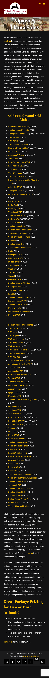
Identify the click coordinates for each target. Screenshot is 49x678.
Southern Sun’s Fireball (17, 492)
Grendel (11, 276)
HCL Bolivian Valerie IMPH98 (20, 194)
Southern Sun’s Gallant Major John (22, 399)
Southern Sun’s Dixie (16, 244)
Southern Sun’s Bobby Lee (19, 237)
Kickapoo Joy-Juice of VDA (19, 375)
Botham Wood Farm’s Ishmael (20, 325)
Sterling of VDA (14, 410)
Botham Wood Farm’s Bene (19, 230)
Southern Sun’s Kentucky (18, 297)
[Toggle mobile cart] (39, 3)
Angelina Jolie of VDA (17, 215)
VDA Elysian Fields (16, 176)
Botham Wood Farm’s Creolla (20, 499)
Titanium (12, 428)
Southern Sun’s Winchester (19, 488)
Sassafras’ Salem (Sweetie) (19, 474)
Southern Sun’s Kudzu (17, 304)
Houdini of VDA (14, 279)
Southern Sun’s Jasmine (18, 127)
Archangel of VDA (15, 371)
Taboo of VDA (14, 378)
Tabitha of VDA (14, 169)
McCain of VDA (14, 407)
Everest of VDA (14, 262)
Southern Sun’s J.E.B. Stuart (20, 283)
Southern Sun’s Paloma (18, 446)
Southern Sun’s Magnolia (18, 130)
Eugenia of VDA (15, 152)
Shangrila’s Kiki (14, 287)
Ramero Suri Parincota (17, 453)
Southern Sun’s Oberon (17, 442)
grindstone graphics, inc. (31, 656)
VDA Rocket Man (15, 328)
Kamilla (11, 294)
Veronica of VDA (15, 212)
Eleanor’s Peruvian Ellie (18, 148)
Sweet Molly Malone (16, 439)
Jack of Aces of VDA (17, 414)
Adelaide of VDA (15, 187)
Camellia (12, 240)
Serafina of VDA (15, 495)
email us (7, 41)
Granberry (12, 269)
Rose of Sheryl (14, 471)
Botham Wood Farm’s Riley (19, 456)
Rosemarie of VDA (16, 166)
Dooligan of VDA (15, 255)
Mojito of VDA (14, 315)
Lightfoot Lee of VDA (17, 301)
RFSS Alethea (14, 223)
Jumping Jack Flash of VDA (20, 364)
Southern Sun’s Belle (16, 226)
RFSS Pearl (13, 205)
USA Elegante (14, 208)
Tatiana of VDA (14, 485)
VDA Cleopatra (14, 137)
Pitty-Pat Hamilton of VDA (19, 162)
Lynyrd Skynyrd (14, 392)
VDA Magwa (13, 335)
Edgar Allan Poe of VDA (18, 385)
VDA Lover (12, 332)
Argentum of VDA (15, 382)
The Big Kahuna (15, 290)
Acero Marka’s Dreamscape (19, 248)
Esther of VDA (14, 201)
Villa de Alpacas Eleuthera (19, 506)
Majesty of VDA (14, 308)
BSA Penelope (14, 449)
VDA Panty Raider (15, 343)
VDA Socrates (14, 346)
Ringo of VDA (14, 467)
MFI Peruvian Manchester (19, 312)
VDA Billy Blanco (15, 357)
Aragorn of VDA (14, 389)
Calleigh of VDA (15, 173)
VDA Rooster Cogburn (17, 353)
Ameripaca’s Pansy (16, 155)
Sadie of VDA (14, 219)
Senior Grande (14, 367)
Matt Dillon (13, 432)
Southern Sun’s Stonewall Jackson (22, 478)
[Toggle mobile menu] (44, 3)
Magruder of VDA (15, 396)
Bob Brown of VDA (16, 421)
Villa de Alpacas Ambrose (19, 360)
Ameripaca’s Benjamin (17, 233)
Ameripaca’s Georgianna (18, 134)
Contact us (8, 642)
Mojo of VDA (13, 435)
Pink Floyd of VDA (16, 417)
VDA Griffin (13, 272)
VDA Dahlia (13, 141)
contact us (28, 553)
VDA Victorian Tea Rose (18, 144)
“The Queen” (13, 159)
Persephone (13, 463)
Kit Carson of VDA (15, 424)
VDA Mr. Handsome (16, 339)
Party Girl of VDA (15, 503)
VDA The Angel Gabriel (17, 350)
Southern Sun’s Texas (17, 481)
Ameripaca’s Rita (15, 191)
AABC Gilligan (14, 265)
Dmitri (10, 251)
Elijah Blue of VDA (16, 258)
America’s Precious (16, 460)
